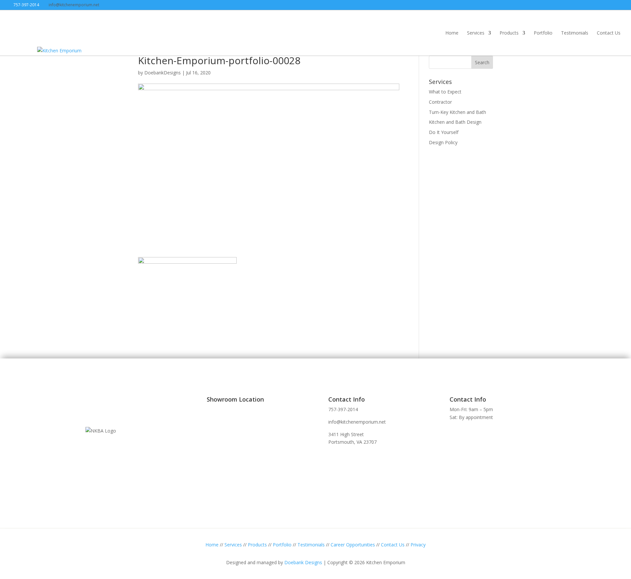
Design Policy (443, 142)
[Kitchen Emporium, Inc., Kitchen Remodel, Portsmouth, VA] (110, 407)
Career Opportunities (353, 544)
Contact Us (608, 33)
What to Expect (445, 92)
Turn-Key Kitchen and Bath (457, 112)
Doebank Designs (303, 562)
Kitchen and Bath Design (455, 122)
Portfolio (543, 33)
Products (509, 33)
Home (451, 33)
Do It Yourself (443, 132)
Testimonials (574, 33)
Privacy (418, 544)
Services (475, 33)
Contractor (440, 102)
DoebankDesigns (162, 72)
